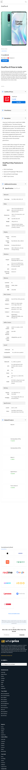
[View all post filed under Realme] (7, 572)
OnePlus (2, 86)
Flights (2, 730)
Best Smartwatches (5, 695)
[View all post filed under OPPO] (20, 562)
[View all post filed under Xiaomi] (7, 562)
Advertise (3, 655)
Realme (2, 686)
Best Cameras (4, 713)
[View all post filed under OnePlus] (7, 604)
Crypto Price (3, 766)
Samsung (3, 672)
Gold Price (3, 734)
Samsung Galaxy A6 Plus (16, 448)
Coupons (3, 741)
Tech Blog (3, 758)
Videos (2, 760)
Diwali (2, 749)
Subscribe (22, 634)
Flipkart (2, 745)
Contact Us (9, 655)
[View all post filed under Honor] (7, 583)
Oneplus (3, 678)
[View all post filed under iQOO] (20, 583)
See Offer (18, 102)
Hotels (2, 732)
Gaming (2, 728)
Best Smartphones (5, 693)
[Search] (25, 2)
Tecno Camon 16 (14, 485)
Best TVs (3, 709)
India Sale (3, 739)
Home (2, 726)
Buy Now (5, 60)
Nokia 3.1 (12, 457)
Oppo (2, 682)
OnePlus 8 (14, 96)
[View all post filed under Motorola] (20, 593)
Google (2, 680)
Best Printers (4, 705)
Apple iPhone (4, 674)
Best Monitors (4, 701)
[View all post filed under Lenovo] (7, 593)
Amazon (3, 747)
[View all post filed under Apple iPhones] (7, 553)
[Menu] (1, 2)
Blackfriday (3, 751)
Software (3, 764)
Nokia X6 (12, 424)
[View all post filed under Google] (20, 572)
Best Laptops (4, 699)
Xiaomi (2, 676)
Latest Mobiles (4, 51)
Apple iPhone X (14, 471)
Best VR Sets (4, 715)
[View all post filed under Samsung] (20, 553)
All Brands (3, 688)
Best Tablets (3, 697)
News (2, 756)
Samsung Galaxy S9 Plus (16, 439)
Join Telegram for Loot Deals (8, 664)
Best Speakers (4, 711)
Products (3, 762)
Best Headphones (5, 703)
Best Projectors (4, 707)
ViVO (2, 684)
